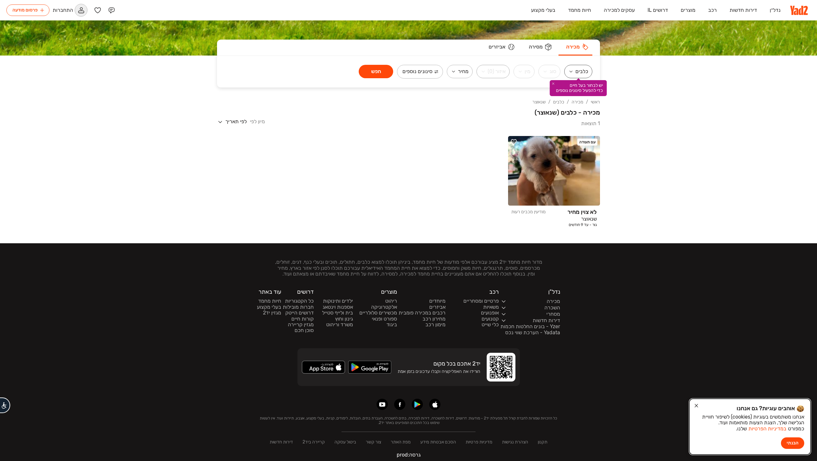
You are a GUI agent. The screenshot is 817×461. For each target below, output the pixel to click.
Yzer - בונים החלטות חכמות (530, 326)
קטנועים (490, 319)
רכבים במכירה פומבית (422, 313)
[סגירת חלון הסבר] (553, 84)
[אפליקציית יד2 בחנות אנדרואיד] (417, 404)
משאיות (491, 307)
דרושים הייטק (299, 313)
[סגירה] (696, 405)
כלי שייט (490, 325)
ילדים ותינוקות (338, 301)
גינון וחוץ (344, 319)
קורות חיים (302, 319)
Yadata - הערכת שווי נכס (532, 333)
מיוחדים (437, 301)
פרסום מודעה (25, 10)
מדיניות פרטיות (479, 442)
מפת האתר (401, 442)
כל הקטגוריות (299, 301)
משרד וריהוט (339, 325)
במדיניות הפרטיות (767, 429)
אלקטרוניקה (384, 307)
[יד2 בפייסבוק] (399, 404)
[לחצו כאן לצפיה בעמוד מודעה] (554, 182)
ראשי (595, 102)
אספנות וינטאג (338, 307)
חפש (376, 71)
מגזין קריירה (301, 325)
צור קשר (373, 442)
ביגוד (391, 325)
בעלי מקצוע (269, 307)
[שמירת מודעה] (514, 142)
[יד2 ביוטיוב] (382, 404)
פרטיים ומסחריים (481, 301)
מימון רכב (435, 325)
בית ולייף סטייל (337, 313)
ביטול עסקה (345, 442)
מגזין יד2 (272, 313)
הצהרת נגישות (515, 442)
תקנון (542, 442)
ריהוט (391, 301)
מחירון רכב (434, 319)
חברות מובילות (298, 307)
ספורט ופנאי (384, 319)
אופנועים (490, 313)
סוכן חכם (304, 330)
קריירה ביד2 (314, 442)
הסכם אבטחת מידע (438, 442)
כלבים (558, 102)
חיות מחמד (269, 301)
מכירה (577, 102)
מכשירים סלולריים (378, 313)
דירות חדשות (281, 442)
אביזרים (437, 307)
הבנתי (792, 443)
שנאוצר (539, 102)
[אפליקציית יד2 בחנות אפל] (434, 404)
